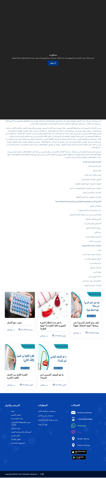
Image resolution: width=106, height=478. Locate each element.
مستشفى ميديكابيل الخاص (46, 411)
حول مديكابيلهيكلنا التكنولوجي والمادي (21, 423)
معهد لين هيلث (43, 424)
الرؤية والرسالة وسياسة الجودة (21, 432)
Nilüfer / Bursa (83, 439)
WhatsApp (81, 426)
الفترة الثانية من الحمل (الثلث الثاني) (17, 376)
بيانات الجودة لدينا (17, 419)
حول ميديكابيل (15, 428)
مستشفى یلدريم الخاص (45, 416)
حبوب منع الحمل (14, 322)
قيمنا (12, 411)
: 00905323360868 (84, 419)
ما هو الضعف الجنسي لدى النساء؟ (52, 376)
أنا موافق (53, 63)
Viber (79, 432)
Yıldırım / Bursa (83, 445)
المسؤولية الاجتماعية (18, 443)
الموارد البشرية (16, 415)
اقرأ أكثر (10, 330)
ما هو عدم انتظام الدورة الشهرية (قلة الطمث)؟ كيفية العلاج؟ (53, 325)
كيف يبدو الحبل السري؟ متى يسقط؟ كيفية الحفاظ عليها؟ (86, 324)
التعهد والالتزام (15, 439)
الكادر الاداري (15, 436)
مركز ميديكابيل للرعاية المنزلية (48, 420)
